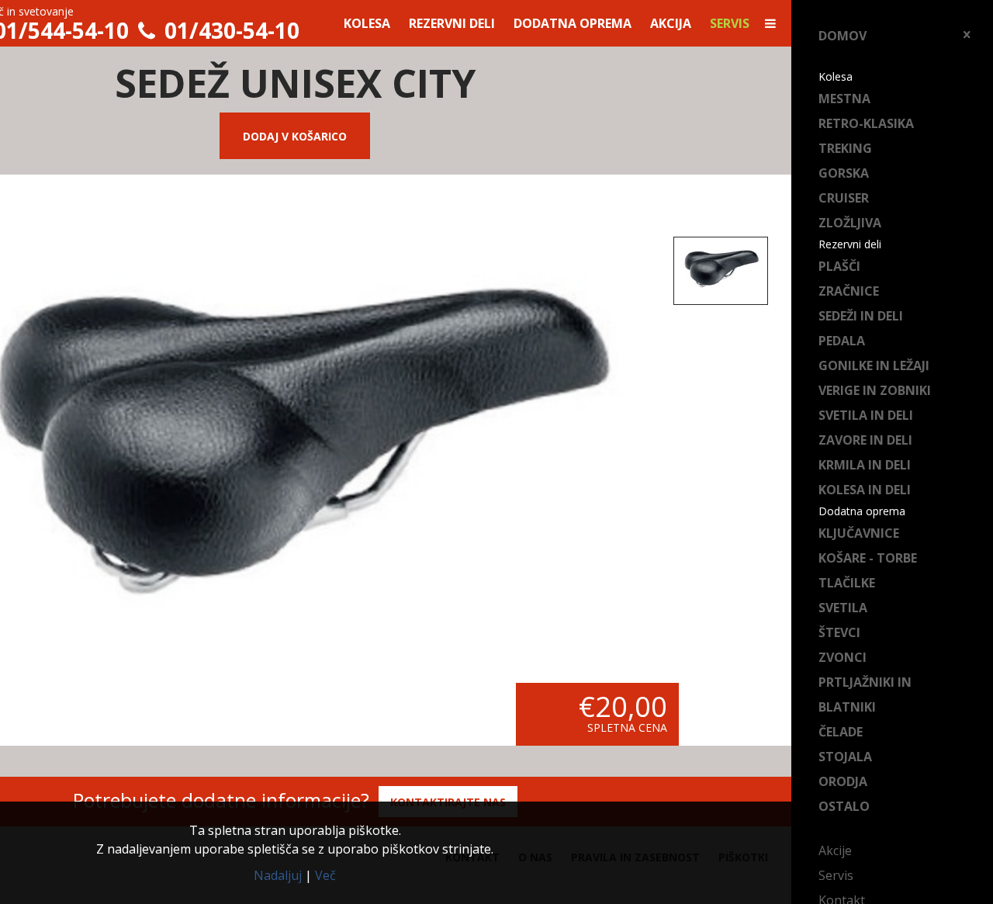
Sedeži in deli (860, 315)
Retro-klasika (866, 123)
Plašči (839, 266)
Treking (845, 148)
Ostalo (844, 806)
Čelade (840, 731)
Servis (835, 875)
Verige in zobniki (874, 390)
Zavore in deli (865, 440)
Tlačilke (846, 582)
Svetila (842, 607)
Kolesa (367, 23)
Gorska (843, 173)
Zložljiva (849, 222)
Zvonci (842, 657)
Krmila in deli (864, 464)
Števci (839, 632)
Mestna (844, 98)
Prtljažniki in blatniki (865, 694)
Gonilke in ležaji (873, 365)
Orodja (842, 781)
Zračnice (848, 291)
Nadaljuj (278, 875)
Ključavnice (858, 533)
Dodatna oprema (572, 23)
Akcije (835, 850)
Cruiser (843, 197)
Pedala (841, 340)
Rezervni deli (452, 23)
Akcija (670, 23)
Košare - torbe (867, 557)
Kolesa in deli (864, 489)
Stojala (845, 756)
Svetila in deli (865, 415)
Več (325, 875)
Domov (842, 35)
